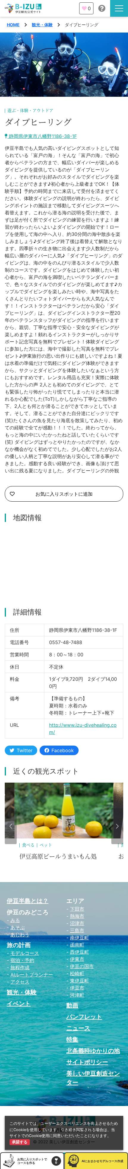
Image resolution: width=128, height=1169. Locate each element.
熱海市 (77, 916)
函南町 (77, 945)
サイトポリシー (87, 1062)
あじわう (19, 935)
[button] (11, 826)
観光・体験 (42, 24)
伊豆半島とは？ (28, 900)
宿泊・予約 (22, 960)
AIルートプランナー (31, 975)
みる (15, 920)
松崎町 (77, 973)
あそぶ (17, 927)
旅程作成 (19, 967)
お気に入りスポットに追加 (64, 494)
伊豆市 (77, 988)
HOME (13, 24)
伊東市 (77, 959)
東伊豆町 (79, 981)
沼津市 (77, 923)
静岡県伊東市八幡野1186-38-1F (42, 136)
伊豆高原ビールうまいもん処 (58, 856)
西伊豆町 (79, 952)
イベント (19, 1003)
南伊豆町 (79, 938)
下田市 (77, 909)
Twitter (24, 750)
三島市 (77, 930)
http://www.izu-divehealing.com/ (83, 728)
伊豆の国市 (82, 966)
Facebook (62, 750)
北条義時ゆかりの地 (93, 1050)
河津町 (77, 995)
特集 (72, 1039)
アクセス (19, 982)
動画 (72, 1005)
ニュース (78, 1028)
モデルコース (24, 953)
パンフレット (84, 1016)
